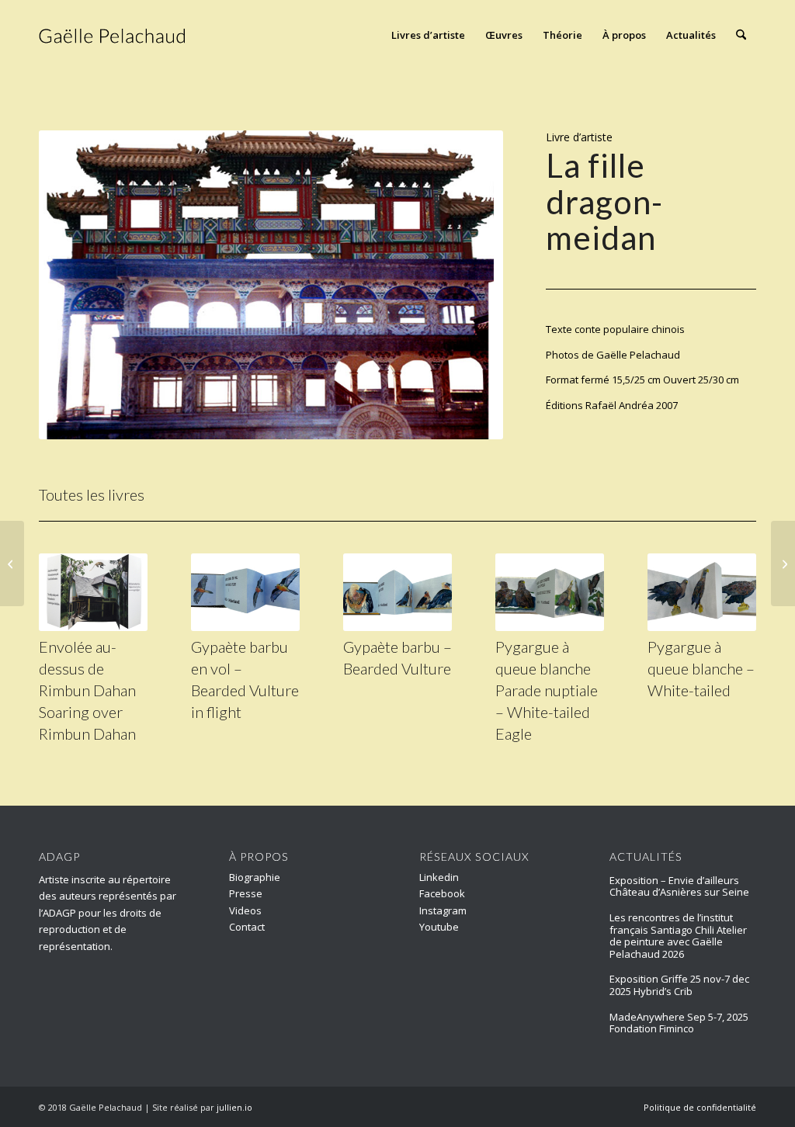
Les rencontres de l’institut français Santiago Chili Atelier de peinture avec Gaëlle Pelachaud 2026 (678, 935)
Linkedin (439, 877)
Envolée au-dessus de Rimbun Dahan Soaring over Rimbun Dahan (87, 690)
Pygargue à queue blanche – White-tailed (701, 668)
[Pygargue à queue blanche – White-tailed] (701, 592)
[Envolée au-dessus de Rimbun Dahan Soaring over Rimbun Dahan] (93, 592)
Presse (245, 893)
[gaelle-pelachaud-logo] (113, 35)
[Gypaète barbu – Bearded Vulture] (397, 592)
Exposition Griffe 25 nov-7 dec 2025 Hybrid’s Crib (679, 985)
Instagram (443, 910)
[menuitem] (428, 35)
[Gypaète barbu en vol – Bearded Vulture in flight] (245, 592)
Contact (247, 927)
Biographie (254, 877)
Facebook (442, 893)
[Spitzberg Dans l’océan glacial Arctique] (12, 563)
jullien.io (234, 1107)
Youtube (439, 927)
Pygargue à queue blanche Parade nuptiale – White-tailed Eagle (546, 690)
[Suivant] (468, 285)
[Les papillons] (783, 563)
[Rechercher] (741, 35)
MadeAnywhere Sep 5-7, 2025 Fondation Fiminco (678, 1023)
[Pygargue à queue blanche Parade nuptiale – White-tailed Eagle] (549, 592)
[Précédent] (73, 285)
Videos (245, 910)
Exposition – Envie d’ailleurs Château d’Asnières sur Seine (679, 886)
